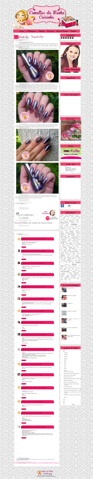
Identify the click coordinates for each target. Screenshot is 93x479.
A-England (77, 214)
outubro (65, 356)
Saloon (79, 269)
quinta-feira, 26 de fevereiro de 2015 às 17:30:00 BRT (35, 298)
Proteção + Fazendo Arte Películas (70, 382)
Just (78, 248)
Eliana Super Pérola (74, 237)
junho (65, 363)
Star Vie (70, 272)
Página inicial (37, 463)
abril (65, 366)
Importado (70, 247)
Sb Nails (63, 270)
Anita (64, 218)
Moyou (76, 258)
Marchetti (68, 256)
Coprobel (79, 228)
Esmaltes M (75, 239)
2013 (64, 401)
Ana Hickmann (77, 216)
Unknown (24, 311)
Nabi (79, 258)
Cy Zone (70, 229)
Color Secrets (71, 226)
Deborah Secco (72, 230)
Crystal (66, 229)
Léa (79, 250)
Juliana (23, 374)
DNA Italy (72, 235)
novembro (66, 354)
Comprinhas (74, 228)
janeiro (65, 397)
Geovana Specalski (25, 334)
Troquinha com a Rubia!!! (72, 311)
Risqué (65, 269)
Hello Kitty (73, 245)
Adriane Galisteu (66, 216)
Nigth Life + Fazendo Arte (31, 36)
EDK (61, 237)
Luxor (69, 255)
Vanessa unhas (73, 277)
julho (65, 361)
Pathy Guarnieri (25, 251)
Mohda (65, 258)
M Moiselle (73, 255)
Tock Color (68, 275)
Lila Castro (24, 298)
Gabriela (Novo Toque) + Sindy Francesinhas (72, 394)
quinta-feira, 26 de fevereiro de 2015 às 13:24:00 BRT (35, 263)
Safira (76, 269)
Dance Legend (66, 230)
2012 (64, 403)
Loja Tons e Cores (26, 90)
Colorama (63, 228)
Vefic (78, 277)
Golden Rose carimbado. (71, 295)
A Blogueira (31, 31)
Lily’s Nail (24, 406)
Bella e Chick (77, 220)
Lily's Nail (24, 401)
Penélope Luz (63, 265)
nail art (63, 260)
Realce (72, 267)
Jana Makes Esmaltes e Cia (27, 244)
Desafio (71, 231)
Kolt (73, 249)
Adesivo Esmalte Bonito (69, 215)
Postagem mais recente (23, 463)
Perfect (69, 265)
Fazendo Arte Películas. (46, 125)
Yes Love (66, 279)
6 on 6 (66, 214)
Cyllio (73, 229)
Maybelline (77, 256)
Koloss (70, 249)
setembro (66, 358)
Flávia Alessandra (69, 243)
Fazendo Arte (36, 223)
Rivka (70, 269)
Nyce (63, 262)
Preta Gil (66, 266)
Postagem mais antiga (50, 463)
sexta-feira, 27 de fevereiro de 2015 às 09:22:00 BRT (38, 349)
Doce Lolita (77, 235)
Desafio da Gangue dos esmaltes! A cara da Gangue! (73, 378)
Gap (67, 244)
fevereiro (66, 370)
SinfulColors (74, 271)
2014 (64, 399)
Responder (24, 247)
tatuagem (71, 274)
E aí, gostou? (24, 292)
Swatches (63, 274)
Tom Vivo (73, 275)
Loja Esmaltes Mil (65, 251)
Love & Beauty (67, 254)
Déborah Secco (77, 230)
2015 (64, 351)
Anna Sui (69, 218)
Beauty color (27, 223)
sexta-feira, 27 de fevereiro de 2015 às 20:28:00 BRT (33, 374)
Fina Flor (62, 243)
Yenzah (62, 279)
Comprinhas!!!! (70, 303)
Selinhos (42, 31)
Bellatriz (62, 221)
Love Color (73, 254)
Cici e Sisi (71, 225)
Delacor (62, 231)
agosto (65, 359)
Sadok (73, 269)
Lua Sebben (24, 263)
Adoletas (23, 328)
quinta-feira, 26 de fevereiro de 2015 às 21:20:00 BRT (35, 322)
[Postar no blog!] (24, 218)
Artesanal (67, 219)
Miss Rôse (69, 257)
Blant (78, 221)
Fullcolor (78, 243)
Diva (68, 235)
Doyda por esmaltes (75, 236)
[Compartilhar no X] (25, 218)
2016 (64, 349)
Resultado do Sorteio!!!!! (68, 376)
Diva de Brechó (25, 343)
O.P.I (66, 262)
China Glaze (67, 225)
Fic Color (76, 242)
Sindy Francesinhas (65, 271)
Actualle (62, 215)
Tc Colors (62, 275)
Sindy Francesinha (76, 270)
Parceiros (50, 31)
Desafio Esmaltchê (71, 234)
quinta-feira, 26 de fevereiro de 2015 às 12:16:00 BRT (36, 238)
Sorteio (79, 271)
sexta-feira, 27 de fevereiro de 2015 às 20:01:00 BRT (33, 364)
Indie (78, 247)
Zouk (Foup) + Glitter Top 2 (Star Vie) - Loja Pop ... (73, 388)
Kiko (61, 249)
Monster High (70, 258)
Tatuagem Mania (76, 274)
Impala (64, 247)
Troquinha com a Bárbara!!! (72, 327)
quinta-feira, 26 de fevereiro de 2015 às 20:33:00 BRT (34, 311)
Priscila (70, 266)
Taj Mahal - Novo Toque (68, 380)
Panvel (73, 262)
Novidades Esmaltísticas (68, 261)
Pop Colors (74, 265)
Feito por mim (71, 242)
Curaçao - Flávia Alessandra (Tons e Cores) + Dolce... (73, 390)
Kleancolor (65, 249)
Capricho (67, 224)
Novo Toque (78, 261)
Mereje (62, 257)
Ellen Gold (64, 238)
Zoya (70, 279)
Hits (77, 245)
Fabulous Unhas (75, 240)
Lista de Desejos (62, 31)
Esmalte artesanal (75, 238)
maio (65, 365)
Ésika (69, 238)
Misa (65, 257)
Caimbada (62, 224)
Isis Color (62, 248)
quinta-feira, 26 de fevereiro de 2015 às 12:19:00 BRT (36, 251)
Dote (69, 236)
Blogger (73, 404)
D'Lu (78, 229)
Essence (79, 239)
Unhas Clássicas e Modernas (27, 381)
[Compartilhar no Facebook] (27, 218)
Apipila (74, 218)
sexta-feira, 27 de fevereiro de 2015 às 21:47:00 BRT (34, 401)
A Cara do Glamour (71, 214)
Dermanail (66, 231)
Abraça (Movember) (71, 287)
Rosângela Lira (24, 286)
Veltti (61, 278)
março (65, 368)
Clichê (76, 225)
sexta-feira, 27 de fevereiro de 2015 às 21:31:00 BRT (37, 387)
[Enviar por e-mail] (23, 218)
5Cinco (62, 214)
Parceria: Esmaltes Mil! (68, 386)
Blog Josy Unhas (25, 274)
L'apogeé (69, 250)
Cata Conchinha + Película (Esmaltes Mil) (71, 373)
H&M (79, 244)
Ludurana (63, 255)
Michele (23, 364)
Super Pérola (76, 272)
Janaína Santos (24, 238)
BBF (67, 220)
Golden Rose (71, 244)
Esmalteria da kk (70, 239)
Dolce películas (64, 236)
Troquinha (67, 276)
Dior (65, 235)
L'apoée (65, 250)
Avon (77, 219)
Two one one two (74, 276)
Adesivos (76, 215)
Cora (62, 229)
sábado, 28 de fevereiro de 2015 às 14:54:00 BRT (34, 413)
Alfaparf (72, 216)
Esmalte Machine (63, 239)
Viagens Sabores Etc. (25, 349)
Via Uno (69, 278)
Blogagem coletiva (65, 222)
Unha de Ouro (67, 277)
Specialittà (63, 272)
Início (22, 31)
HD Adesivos (68, 245)
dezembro (66, 352)
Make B (77, 255)
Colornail (69, 228)
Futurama (63, 244)
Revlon (62, 269)
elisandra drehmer (25, 387)
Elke (79, 237)
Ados (61, 216)
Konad (76, 249)
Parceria (43, 223)
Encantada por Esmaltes (26, 419)
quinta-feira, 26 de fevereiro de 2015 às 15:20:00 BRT (37, 274)
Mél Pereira (24, 322)
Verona (65, 278)
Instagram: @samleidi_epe (27, 420)
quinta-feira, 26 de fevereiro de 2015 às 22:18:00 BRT (37, 334)
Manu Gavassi (63, 256)
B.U (61, 220)
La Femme (75, 250)
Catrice (62, 225)
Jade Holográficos (72, 248)
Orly (69, 262)
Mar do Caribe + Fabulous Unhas (70, 375)
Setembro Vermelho (69, 270)
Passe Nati (67, 264)
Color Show (77, 226)
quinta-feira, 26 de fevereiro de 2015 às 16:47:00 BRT (36, 286)
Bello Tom (66, 221)
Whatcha (77, 278)
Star (66, 272)
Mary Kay (72, 256)
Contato (73, 31)
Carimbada (74, 224)
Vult (73, 278)
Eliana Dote (67, 237)
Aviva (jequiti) (72, 219)
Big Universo (71, 221)
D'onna (62, 230)
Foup (74, 243)
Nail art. (69, 260)
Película (49, 223)
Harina (63, 245)
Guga (76, 244)
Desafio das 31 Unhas (70, 232)
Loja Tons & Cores (74, 251)
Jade (66, 248)
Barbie (64, 220)
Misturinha (74, 257)
